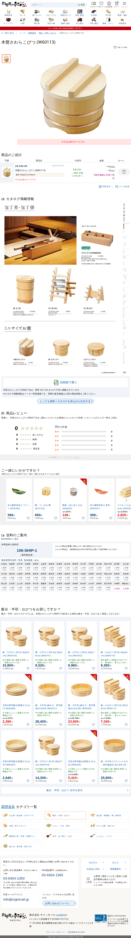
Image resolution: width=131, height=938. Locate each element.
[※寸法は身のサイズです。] (6, 58)
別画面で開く (69, 382)
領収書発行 (115, 868)
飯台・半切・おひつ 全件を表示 (64, 790)
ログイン (93, 862)
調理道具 (8, 806)
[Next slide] (126, 500)
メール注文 (124, 186)
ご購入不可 (124, 172)
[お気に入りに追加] (28, 518)
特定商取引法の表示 (76, 932)
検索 (83, 5)
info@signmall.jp (16, 899)
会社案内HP (61, 915)
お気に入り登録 (122, 47)
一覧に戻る (8, 33)
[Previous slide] (4, 500)
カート (115, 862)
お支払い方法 (93, 868)
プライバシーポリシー (55, 932)
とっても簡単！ (65, 401)
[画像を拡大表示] (74, 96)
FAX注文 (106, 186)
